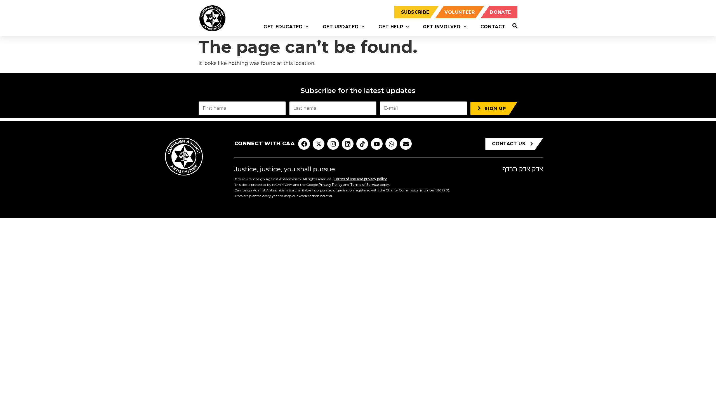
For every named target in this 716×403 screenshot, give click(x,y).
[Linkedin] (348, 144)
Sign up (495, 108)
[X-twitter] (318, 144)
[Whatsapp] (391, 144)
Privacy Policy (330, 184)
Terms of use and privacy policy (360, 179)
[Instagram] (333, 144)
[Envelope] (406, 144)
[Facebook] (304, 144)
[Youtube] (377, 144)
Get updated (341, 26)
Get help (390, 26)
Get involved (441, 26)
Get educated (283, 26)
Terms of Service (364, 184)
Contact (493, 26)
